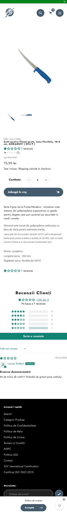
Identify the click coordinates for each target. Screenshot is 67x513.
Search (8, 414)
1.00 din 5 (42, 300)
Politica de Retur (13, 431)
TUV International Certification (21, 466)
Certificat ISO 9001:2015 (19, 472)
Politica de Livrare (14, 437)
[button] (12, 149)
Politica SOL (11, 455)
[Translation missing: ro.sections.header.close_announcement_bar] (64, 1)
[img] (8, 358)
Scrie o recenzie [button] (33, 336)
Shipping (23, 169)
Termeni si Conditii (14, 443)
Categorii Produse (14, 420)
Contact (8, 460)
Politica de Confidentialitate (20, 426)
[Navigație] (60, 13)
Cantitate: (15, 180)
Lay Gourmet (10, 157)
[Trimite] (59, 494)
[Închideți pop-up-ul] (64, 499)
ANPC (7, 449)
